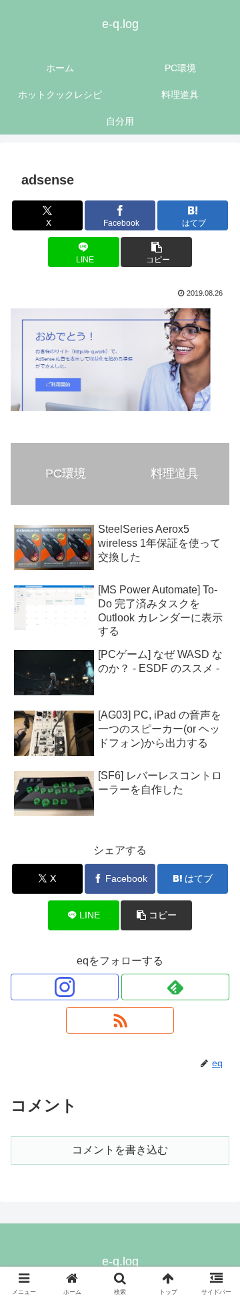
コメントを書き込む (120, 1149)
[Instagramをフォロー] (65, 987)
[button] (156, 252)
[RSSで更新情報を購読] (120, 1020)
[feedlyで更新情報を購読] (175, 987)
